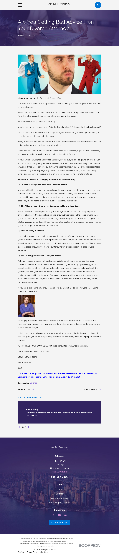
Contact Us (59, 523)
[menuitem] (21, 552)
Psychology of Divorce (59, 503)
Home (59, 489)
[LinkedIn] (59, 514)
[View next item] (29, 427)
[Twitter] (53, 514)
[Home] (58, 5)
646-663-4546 (59, 476)
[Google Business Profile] (65, 514)
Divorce (33, 383)
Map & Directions (59, 472)
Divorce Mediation (59, 498)
